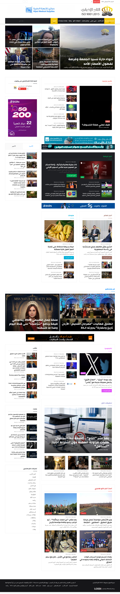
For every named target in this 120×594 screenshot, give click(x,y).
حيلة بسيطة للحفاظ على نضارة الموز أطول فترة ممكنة (61, 248)
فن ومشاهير (32, 512)
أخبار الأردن (101, 21)
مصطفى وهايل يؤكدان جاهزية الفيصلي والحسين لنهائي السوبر (91, 194)
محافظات (33, 517)
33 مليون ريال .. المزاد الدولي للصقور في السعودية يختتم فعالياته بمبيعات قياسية (54, 266)
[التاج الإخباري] (97, 11)
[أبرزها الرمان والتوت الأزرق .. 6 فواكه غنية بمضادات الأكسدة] (71, 89)
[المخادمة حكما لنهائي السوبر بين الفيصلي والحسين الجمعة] (107, 184)
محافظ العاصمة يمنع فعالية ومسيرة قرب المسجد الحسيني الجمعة (47, 64)
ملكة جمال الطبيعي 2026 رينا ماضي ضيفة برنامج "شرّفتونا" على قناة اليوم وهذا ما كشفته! (33, 323)
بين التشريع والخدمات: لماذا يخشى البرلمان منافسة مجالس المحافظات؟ (16, 385)
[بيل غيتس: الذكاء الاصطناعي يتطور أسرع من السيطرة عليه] (71, 365)
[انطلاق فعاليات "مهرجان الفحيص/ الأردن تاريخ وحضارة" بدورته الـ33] (87, 312)
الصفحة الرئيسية (109, 21)
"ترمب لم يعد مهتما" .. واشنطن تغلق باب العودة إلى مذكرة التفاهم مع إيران (92, 266)
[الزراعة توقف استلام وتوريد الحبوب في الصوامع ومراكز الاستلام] (32, 174)
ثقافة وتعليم (32, 491)
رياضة (70, 21)
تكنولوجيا (33, 494)
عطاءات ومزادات (63, 21)
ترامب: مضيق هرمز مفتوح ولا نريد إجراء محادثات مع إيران (55, 117)
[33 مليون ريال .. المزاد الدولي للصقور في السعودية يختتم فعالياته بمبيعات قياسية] (69, 265)
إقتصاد (34, 477)
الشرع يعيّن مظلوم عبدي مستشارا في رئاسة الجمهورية (97, 248)
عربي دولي (93, 21)
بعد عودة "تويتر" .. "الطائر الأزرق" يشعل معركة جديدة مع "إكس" (98, 381)
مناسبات (33, 523)
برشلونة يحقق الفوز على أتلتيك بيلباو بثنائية (56, 99)
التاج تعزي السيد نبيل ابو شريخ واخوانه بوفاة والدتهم (18, 427)
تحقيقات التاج (77, 21)
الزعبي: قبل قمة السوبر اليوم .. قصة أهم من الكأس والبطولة (46, 42)
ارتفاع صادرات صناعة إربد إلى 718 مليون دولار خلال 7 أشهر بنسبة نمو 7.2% (16, 155)
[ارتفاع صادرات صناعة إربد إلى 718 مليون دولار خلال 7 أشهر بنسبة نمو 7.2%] (32, 155)
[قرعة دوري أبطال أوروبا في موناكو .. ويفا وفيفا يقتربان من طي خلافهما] (71, 193)
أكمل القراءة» (107, 257)
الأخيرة (31, 146)
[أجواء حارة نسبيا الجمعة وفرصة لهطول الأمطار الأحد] (87, 48)
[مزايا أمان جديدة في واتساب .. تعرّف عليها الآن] (71, 107)
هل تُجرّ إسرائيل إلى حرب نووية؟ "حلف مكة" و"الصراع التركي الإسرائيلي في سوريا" (91, 276)
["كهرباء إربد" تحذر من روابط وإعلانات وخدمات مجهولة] (71, 374)
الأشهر (14, 146)
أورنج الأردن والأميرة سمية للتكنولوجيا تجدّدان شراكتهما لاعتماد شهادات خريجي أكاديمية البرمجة (55, 386)
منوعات (34, 526)
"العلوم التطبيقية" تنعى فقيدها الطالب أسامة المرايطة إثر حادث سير (18, 445)
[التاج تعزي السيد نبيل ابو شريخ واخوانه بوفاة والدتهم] (32, 428)
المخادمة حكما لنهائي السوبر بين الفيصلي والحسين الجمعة (90, 185)
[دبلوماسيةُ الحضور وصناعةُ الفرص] (32, 377)
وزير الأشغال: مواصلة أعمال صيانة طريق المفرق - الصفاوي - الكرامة (97, 521)
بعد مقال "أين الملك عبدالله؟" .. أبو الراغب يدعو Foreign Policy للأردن (62, 521)
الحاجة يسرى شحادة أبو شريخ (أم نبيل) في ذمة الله (17, 436)
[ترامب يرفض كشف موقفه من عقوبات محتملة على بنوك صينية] (18, 59)
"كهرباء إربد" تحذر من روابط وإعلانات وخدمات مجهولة (55, 375)
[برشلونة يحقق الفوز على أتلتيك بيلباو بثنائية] (71, 98)
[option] (60, 48)
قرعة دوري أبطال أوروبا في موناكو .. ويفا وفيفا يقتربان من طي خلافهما (55, 194)
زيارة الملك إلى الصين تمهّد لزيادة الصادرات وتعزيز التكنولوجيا (17, 394)
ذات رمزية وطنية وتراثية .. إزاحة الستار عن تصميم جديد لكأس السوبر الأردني (61, 166)
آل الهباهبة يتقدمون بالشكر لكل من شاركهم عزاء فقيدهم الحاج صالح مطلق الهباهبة (16, 417)
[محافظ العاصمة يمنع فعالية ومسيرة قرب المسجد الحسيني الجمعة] (46, 59)
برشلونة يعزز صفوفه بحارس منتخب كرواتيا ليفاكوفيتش (55, 185)
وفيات (34, 529)
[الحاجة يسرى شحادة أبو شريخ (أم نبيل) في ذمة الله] (32, 437)
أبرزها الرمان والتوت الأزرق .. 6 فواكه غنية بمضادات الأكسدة (55, 90)
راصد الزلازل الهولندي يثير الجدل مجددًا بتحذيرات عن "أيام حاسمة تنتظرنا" (53, 276)
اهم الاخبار (33, 485)
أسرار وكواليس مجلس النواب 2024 (19, 585)
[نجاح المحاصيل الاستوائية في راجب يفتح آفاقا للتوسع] (32, 194)
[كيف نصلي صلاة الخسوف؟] (96, 108)
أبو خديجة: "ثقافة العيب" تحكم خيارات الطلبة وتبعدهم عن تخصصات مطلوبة (17, 184)
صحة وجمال (32, 506)
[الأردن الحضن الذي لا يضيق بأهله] (32, 356)
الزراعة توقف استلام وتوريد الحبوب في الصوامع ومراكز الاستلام (17, 173)
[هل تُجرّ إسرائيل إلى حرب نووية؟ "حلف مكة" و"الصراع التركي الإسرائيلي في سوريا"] (107, 275)
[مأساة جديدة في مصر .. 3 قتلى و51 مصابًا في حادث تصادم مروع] (18, 36)
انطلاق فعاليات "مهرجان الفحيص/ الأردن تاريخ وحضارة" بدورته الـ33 (87, 325)
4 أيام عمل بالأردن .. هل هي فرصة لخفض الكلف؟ (79, 1)
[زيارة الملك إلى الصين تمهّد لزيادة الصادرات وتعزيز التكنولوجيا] (32, 394)
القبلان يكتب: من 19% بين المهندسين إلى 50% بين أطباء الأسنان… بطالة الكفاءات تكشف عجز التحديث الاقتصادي (17, 366)
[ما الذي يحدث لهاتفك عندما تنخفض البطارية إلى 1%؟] (71, 356)
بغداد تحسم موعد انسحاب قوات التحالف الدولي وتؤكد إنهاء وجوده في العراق (96, 559)
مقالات (34, 520)
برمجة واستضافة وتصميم (108, 588)
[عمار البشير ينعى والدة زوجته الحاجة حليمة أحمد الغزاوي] (32, 454)
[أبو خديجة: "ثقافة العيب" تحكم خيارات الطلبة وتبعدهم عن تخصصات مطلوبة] (32, 183)
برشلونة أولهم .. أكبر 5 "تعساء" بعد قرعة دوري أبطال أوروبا (55, 126)
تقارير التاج (31, 585)
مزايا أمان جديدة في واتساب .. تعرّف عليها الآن (55, 108)
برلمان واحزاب (85, 21)
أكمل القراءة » (71, 175)
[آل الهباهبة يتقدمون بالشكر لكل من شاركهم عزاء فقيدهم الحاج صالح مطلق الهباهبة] (32, 416)
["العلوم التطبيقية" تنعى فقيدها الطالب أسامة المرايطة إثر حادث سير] (32, 445)
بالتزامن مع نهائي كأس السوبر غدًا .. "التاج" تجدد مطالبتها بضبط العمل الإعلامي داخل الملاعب (102, 475)
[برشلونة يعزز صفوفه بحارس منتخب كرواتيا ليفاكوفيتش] (71, 184)
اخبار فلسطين (32, 480)
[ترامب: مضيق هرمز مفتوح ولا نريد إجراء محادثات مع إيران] (71, 116)
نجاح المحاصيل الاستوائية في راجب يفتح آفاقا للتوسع (17, 193)
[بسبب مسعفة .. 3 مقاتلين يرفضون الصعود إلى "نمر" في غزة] (32, 164)
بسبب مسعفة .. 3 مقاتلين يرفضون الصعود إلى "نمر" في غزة (17, 164)
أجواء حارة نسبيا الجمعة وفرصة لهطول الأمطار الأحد (90, 61)
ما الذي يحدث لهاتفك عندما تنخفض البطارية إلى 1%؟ (55, 357)
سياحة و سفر (32, 503)
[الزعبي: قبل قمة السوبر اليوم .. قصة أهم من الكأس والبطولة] (46, 36)
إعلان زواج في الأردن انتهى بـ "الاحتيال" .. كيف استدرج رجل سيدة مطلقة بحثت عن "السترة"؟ (78, 475)
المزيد (54, 21)
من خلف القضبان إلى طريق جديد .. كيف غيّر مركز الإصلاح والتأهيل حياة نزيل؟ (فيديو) (55, 475)
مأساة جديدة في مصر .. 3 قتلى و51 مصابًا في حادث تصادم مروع (19, 42)
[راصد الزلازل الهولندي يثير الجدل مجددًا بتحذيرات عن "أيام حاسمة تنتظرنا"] (69, 275)
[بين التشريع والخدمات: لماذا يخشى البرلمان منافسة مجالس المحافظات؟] (32, 385)
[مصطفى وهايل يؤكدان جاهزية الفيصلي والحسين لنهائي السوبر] (107, 193)
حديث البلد (33, 497)
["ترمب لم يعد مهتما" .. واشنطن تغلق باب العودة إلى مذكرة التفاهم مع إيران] (107, 265)
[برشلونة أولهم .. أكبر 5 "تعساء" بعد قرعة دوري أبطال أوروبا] (71, 125)
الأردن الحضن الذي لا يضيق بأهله (17, 355)
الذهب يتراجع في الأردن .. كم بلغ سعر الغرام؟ (61, 558)
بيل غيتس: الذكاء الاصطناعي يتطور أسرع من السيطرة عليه (55, 366)
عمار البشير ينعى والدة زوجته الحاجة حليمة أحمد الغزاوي (17, 454)
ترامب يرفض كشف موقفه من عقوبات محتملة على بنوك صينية (19, 64)
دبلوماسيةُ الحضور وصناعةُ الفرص (17, 376)
